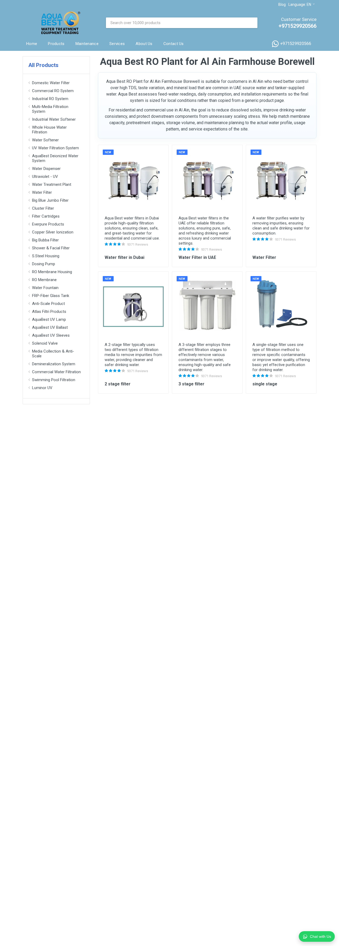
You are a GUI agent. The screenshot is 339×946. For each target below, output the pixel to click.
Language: (299, 4)
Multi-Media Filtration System (50, 109)
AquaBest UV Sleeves (51, 335)
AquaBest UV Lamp (49, 319)
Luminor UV (42, 387)
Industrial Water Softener (54, 119)
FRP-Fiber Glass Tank (50, 295)
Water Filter (42, 192)
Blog (282, 4)
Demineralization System (53, 364)
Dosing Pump (43, 264)
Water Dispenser (46, 168)
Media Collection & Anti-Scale (53, 353)
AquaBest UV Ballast (50, 327)
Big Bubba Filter (45, 240)
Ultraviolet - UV (45, 176)
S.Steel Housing (45, 256)
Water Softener (45, 140)
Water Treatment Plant (51, 184)
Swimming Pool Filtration (53, 379)
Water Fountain (45, 287)
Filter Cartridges (46, 216)
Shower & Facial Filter (51, 248)
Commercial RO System (53, 90)
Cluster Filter (43, 208)
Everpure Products (48, 224)
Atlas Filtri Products (49, 311)
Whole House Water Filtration (49, 129)
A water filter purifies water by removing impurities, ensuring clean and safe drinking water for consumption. (281, 226)
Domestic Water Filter (51, 82)
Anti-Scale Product (48, 303)
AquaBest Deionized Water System (55, 158)
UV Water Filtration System (55, 148)
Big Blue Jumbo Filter (50, 200)
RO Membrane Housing (52, 271)
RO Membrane (44, 279)
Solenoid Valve (45, 343)
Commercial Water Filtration (56, 372)
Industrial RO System (50, 98)
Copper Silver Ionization (52, 232)
